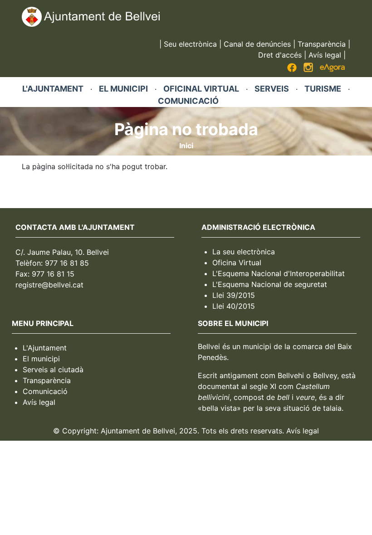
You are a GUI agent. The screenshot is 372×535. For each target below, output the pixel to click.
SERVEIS (272, 88)
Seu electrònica (190, 44)
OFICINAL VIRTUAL (201, 88)
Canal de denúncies (257, 44)
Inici (186, 145)
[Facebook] (292, 69)
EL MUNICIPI (123, 88)
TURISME (322, 88)
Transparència (322, 44)
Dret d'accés (280, 54)
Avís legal (324, 54)
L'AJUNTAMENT (52, 88)
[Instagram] (308, 69)
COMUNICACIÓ (188, 101)
